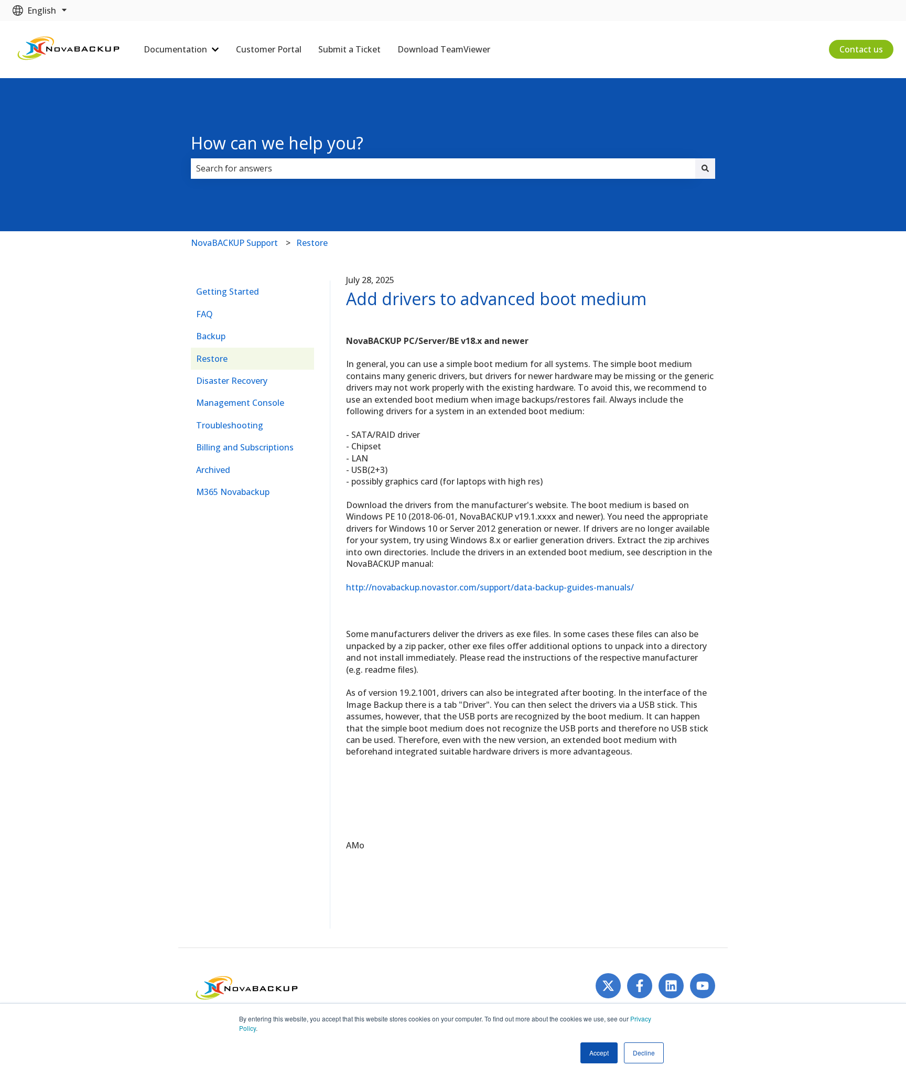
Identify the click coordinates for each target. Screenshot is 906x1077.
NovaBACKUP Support (234, 243)
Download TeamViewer (443, 49)
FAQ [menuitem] (204, 314)
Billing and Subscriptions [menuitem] (245, 447)
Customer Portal (268, 49)
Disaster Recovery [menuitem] (231, 380)
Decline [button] (644, 1052)
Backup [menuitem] (210, 336)
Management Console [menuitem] (240, 402)
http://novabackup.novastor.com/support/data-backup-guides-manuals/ (490, 587)
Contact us (861, 49)
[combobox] (443, 168)
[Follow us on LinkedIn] (671, 985)
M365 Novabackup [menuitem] (232, 492)
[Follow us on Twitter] (608, 985)
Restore (312, 243)
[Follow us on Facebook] (639, 985)
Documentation (175, 49)
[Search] (705, 168)
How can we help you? (277, 143)
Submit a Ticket (349, 49)
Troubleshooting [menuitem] (229, 425)
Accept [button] (599, 1052)
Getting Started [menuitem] (227, 291)
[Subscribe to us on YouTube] (702, 985)
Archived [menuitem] (213, 470)
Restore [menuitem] (212, 358)
